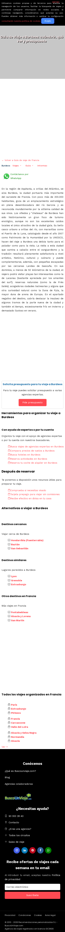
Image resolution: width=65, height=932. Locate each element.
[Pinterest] (32, 850)
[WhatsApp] (48, 850)
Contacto (14, 822)
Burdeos (6, 165)
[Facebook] (40, 850)
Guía (28, 165)
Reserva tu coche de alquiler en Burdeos (33, 462)
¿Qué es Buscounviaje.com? (20, 771)
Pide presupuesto (32, 402)
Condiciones (24, 915)
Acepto (47, 21)
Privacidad (10, 915)
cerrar (55, 1)
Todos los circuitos (19, 835)
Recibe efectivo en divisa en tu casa (30, 498)
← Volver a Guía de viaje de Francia (20, 160)
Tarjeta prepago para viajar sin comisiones (35, 494)
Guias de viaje (16, 841)
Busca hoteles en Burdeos (25, 454)
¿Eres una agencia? (20, 829)
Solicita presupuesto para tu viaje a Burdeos (32, 384)
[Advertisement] (32, 118)
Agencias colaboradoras (19, 784)
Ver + (5, 746)
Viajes (15, 165)
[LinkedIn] (24, 850)
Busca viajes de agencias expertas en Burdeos (37, 446)
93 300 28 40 (16, 816)
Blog (7, 777)
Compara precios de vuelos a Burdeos (32, 450)
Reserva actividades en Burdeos (28, 458)
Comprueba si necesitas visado (28, 490)
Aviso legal (50, 915)
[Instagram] (17, 850)
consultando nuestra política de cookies (21, 21)
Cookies (38, 915)
